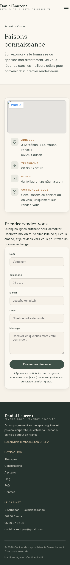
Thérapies (10, 459)
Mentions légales (14, 557)
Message (15, 328)
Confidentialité (34, 557)
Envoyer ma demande (37, 364)
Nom (12, 253)
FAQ (7, 485)
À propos (10, 472)
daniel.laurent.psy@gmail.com (42, 181)
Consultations (13, 465)
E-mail (13, 292)
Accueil (8, 26)
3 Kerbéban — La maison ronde (24, 510)
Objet (13, 310)
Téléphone (16, 274)
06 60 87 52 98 (32, 168)
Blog (7, 479)
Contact (9, 492)
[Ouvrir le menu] (66, 7)
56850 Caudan (13, 516)
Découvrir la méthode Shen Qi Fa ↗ (26, 441)
